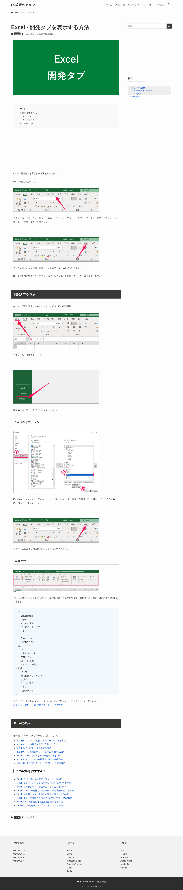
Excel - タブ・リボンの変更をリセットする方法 (39, 779)
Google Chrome (74, 864)
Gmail (69, 868)
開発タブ (30, 120)
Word (69, 854)
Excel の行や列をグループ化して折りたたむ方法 (39, 805)
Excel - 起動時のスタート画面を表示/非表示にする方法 (42, 794)
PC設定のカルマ (23, 4)
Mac (122, 850)
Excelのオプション (34, 116)
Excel (17, 34)
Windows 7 (18, 861)
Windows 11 (19, 850)
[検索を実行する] (169, 26)
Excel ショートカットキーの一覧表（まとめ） (38, 755)
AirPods (124, 857)
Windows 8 (18, 857)
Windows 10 (19, 854)
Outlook (70, 857)
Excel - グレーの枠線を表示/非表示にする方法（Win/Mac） (44, 798)
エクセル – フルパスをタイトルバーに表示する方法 (41, 740)
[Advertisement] (66, 149)
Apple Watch (126, 861)
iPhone (123, 854)
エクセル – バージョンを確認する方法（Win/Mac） (41, 759)
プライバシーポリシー (85, 882)
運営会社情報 (101, 882)
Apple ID (124, 864)
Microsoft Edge (74, 861)
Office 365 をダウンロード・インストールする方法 (40, 763)
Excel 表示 (29, 34)
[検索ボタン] (169, 5)
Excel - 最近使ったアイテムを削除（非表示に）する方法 (43, 783)
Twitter (70, 871)
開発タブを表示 (29, 113)
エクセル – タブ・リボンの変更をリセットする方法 (38, 705)
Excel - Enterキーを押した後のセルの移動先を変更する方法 (45, 790)
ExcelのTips (27, 123)
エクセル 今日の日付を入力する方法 (33, 748)
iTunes (123, 868)
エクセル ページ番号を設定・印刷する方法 (37, 744)
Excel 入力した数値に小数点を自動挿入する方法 (39, 802)
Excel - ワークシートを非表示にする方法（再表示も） (42, 787)
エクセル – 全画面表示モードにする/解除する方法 (40, 752)
